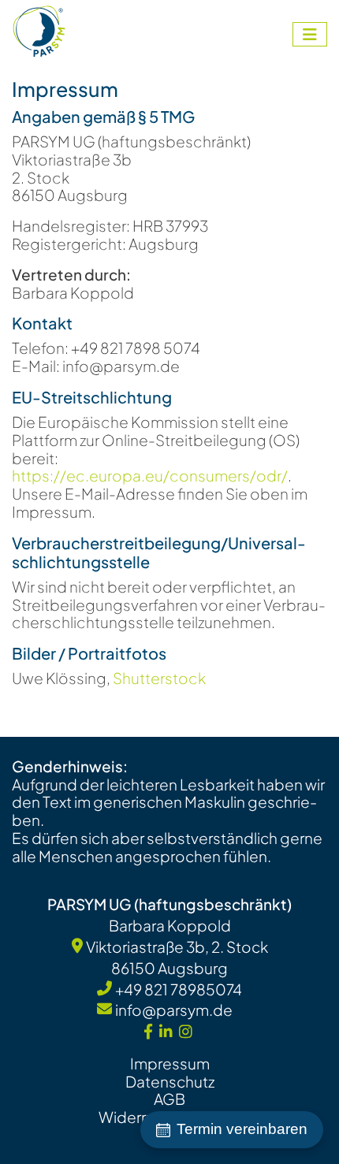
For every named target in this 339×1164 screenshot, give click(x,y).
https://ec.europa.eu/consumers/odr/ (150, 475)
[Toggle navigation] (309, 34)
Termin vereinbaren (242, 1129)
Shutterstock (159, 677)
